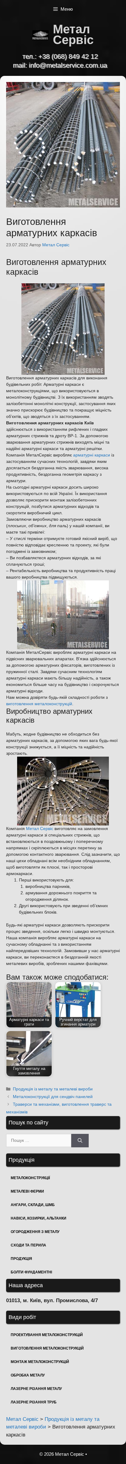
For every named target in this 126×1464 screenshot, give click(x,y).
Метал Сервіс (73, 34)
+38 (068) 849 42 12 (68, 56)
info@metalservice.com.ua (68, 65)
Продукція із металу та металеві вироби (53, 1088)
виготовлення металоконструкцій (39, 703)
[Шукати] (80, 1141)
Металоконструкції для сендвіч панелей (53, 1096)
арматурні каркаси (91, 455)
